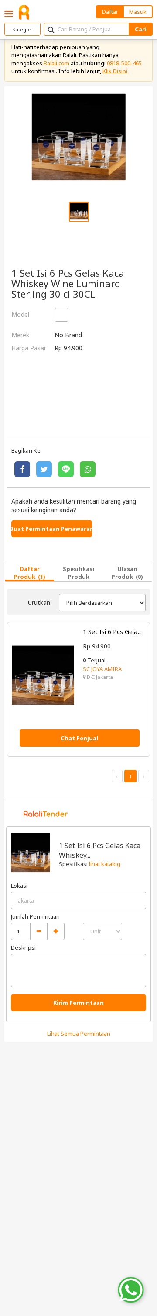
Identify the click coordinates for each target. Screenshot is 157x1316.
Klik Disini (114, 71)
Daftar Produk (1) (29, 573)
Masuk (138, 12)
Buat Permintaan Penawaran (51, 529)
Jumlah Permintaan (35, 916)
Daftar (110, 12)
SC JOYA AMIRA (102, 669)
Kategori (22, 29)
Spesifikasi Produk (78, 573)
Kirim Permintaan (78, 1003)
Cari (141, 29)
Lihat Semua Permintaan (78, 1033)
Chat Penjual (79, 738)
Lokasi (19, 886)
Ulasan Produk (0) (127, 573)
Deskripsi (23, 947)
